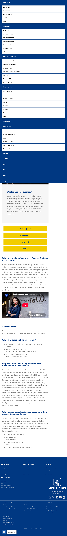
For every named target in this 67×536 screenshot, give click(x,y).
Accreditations (7, 14)
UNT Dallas (3, 481)
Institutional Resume (49, 508)
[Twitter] (53, 497)
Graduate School (8, 68)
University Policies (5, 474)
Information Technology (51, 468)
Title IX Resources (27, 470)
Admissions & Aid (9, 56)
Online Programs (8, 34)
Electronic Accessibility (8, 506)
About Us (6, 3)
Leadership (6, 10)
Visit (5, 164)
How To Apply (24, 229)
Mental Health (26, 474)
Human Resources (8, 145)
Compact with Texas (7, 518)
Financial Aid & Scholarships (11, 71)
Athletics (6, 121)
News (4, 21)
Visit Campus (7, 18)
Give (5, 170)
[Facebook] (64, 497)
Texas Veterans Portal (8, 524)
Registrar (6, 75)
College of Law (7, 48)
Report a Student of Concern (30, 468)
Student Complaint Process (30, 510)
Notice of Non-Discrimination (9, 508)
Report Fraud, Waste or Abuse (52, 510)
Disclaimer (5, 504)
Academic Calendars (9, 41)
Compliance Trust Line (29, 506)
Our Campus (7, 87)
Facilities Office (48, 474)
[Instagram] (50, 497)
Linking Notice (6, 516)
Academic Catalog (8, 37)
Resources (7, 126)
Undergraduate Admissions (11, 61)
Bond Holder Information (50, 504)
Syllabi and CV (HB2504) (6, 472)
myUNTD (6, 159)
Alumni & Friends (8, 98)
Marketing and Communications (52, 470)
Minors (24, 242)
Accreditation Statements (51, 502)
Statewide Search (49, 513)
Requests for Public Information (31, 508)
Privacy (4, 510)
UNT (2, 483)
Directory (3, 470)
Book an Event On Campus (51, 472)
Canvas (6, 153)
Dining (5, 116)
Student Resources (9, 131)
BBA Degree (24, 235)
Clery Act (26, 504)
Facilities (6, 109)
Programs (6, 30)
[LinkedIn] (57, 497)
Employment (4, 468)
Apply (5, 175)
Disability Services (27, 472)
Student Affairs (7, 91)
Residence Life (7, 95)
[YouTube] (60, 497)
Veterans (6, 138)
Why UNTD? (6, 7)
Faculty (24, 249)
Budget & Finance (8, 148)
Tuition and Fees (8, 78)
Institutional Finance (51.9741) (52, 506)
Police (5, 102)
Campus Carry (27, 502)
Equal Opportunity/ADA (8, 502)
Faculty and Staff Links (9, 134)
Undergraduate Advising (10, 64)
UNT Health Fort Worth (6, 485)
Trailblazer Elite (7, 82)
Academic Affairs (8, 44)
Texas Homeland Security (8, 522)
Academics (7, 26)
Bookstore (6, 113)
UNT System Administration (7, 487)
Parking (5, 105)
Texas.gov (5, 520)
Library (5, 52)
